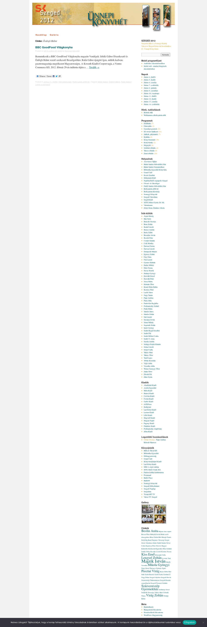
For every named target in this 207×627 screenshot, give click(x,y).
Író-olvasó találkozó (151, 131)
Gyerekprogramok (150, 129)
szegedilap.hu (145, 583)
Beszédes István (149, 235)
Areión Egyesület (150, 388)
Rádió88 (147, 480)
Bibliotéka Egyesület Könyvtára (155, 169)
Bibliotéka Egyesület (151, 453)
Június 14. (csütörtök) (152, 104)
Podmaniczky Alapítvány (153, 428)
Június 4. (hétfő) (150, 77)
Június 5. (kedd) (149, 79)
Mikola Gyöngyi (158, 564)
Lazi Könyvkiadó (150, 409)
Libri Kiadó (148, 415)
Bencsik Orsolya (150, 221)
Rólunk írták (148, 112)
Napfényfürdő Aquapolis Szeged (155, 180)
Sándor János (149, 311)
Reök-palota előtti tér (81, 81)
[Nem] (203, 622)
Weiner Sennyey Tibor (152, 369)
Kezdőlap (41, 34)
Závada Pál (148, 374)
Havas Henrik (149, 270)
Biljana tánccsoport (165, 531)
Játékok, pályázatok (151, 134)
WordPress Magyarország (153, 615)
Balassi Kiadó (149, 393)
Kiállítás (147, 137)
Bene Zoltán (148, 224)
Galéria (54, 34)
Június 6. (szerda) (150, 82)
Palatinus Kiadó (149, 426)
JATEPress (148, 404)
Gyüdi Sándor (161, 543)
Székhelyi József (164, 590)
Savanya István (149, 319)
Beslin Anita (149, 531)
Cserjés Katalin (149, 240)
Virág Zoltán (154, 595)
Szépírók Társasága (147, 592)
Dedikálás (147, 123)
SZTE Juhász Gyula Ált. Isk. (154, 202)
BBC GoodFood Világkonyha (54, 47)
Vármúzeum (148, 205)
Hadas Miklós (149, 265)
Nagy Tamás (148, 295)
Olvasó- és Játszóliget (151, 183)
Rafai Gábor (126, 81)
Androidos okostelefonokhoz (154, 63)
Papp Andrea (148, 298)
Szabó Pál (147, 333)
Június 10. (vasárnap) (151, 93)
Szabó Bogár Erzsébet (152, 330)
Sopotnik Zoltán (149, 325)
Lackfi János (148, 292)
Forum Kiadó (149, 398)
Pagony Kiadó (149, 423)
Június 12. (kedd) (150, 99)
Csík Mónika (148, 243)
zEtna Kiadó (148, 431)
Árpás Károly (149, 216)
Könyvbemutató (65, 81)
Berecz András (149, 229)
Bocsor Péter (145, 534)
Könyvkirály (148, 142)
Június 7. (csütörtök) (151, 85)
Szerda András (149, 341)
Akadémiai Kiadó (150, 385)
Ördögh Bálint (114, 81)
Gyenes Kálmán (149, 262)
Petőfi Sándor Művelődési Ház (155, 186)
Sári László (148, 317)
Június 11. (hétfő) (50, 81)
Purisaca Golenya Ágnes (158, 568)
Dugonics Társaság (158, 540)
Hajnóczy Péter (151, 546)
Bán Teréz (147, 219)
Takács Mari (148, 352)
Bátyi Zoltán (154, 537)
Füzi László (148, 259)
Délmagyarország (150, 456)
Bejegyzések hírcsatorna (152, 609)
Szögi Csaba (148, 349)
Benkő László (149, 227)
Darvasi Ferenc (149, 246)
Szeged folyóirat (155, 577)
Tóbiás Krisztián (149, 360)
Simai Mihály (149, 322)
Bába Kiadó (148, 390)
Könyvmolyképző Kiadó (153, 461)
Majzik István (153, 561)
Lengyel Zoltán (151, 557)
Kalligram (147, 407)
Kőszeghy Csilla (160, 555)
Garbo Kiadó (148, 401)
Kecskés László (155, 551)
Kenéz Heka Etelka (150, 287)
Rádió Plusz (148, 478)
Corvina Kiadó (149, 396)
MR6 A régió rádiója (151, 467)
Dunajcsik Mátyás (150, 251)
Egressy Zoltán (149, 254)
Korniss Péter (149, 289)
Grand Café (148, 172)
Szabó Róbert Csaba (151, 336)
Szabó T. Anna (149, 339)
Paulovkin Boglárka (151, 303)
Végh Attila (148, 363)
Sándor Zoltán (149, 314)
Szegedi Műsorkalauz (151, 486)
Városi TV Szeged (150, 497)
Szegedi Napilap (149, 488)
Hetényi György (149, 273)
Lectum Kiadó (149, 412)
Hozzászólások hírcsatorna (153, 612)
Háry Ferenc (148, 268)
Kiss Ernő (148, 554)
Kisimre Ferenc (166, 551)
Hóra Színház (167, 549)
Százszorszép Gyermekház (150, 587)
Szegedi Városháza (150, 197)
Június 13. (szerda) (150, 101)
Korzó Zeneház (149, 175)
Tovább (94, 67)
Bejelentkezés (149, 607)
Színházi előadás (150, 148)
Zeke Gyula (148, 377)
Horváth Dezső (149, 276)
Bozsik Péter (148, 238)
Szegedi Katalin (165, 580)
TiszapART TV (149, 494)
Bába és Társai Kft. (150, 450)
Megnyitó (147, 145)
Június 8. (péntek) (150, 88)
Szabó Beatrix (149, 574)
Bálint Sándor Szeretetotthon (154, 167)
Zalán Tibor (148, 371)
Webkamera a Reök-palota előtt (155, 115)
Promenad (147, 475)
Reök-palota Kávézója (151, 191)
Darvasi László (149, 249)
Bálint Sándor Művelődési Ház (155, 164)
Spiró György (149, 328)
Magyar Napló (149, 420)
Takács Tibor (148, 355)
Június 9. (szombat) (151, 90)
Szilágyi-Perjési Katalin (152, 344)
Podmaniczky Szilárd (151, 306)
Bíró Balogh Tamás (165, 537)
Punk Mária (148, 309)
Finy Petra (147, 257)
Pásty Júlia (148, 300)
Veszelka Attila (149, 366)
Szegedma (147, 491)
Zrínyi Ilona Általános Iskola (154, 208)
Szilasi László (149, 347)
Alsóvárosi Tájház (150, 161)
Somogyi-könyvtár (72, 51)
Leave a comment (42, 84)
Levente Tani (166, 558)
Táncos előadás (149, 150)
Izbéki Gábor (103, 81)
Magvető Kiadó (149, 418)
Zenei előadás (149, 153)
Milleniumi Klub (150, 178)
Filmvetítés (148, 126)
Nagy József (145, 568)
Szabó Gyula (159, 574)
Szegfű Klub (148, 199)
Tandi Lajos (148, 358)
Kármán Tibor (149, 284)
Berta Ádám (148, 232)
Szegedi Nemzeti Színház (159, 583)
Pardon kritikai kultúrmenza (154, 472)
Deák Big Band (146, 540)
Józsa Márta (148, 281)
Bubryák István (155, 534)
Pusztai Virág (150, 571)
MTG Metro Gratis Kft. (152, 469)
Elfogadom (189, 622)
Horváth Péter (149, 279)
